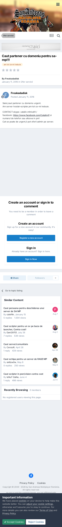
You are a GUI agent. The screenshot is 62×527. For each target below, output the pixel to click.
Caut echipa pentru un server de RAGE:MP (25, 359)
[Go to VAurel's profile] (55, 345)
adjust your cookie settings (39, 504)
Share (15, 278)
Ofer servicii (27, 82)
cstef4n (10, 314)
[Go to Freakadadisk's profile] (6, 95)
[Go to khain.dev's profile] (55, 375)
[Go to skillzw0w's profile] (55, 360)
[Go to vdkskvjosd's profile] (55, 309)
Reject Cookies (36, 522)
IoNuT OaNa (12, 377)
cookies (22, 500)
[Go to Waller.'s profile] (55, 327)
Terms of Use (46, 510)
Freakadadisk (12, 78)
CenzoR (10, 347)
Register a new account (31, 238)
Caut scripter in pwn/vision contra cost (23, 374)
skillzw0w (11, 362)
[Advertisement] (31, 162)
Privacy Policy (27, 483)
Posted (22, 97)
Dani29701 (12, 332)
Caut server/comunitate (15, 344)
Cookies (41, 483)
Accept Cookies (15, 522)
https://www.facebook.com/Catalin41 (31, 115)
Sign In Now (31, 259)
